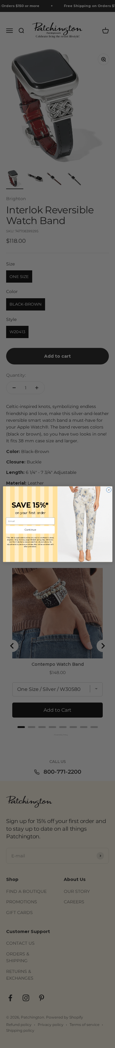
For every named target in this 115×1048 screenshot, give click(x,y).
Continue (30, 529)
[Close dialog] (108, 489)
